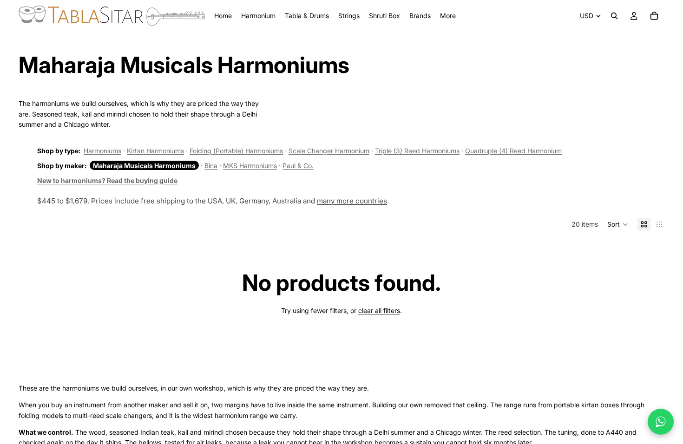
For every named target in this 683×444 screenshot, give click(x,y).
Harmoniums (102, 151)
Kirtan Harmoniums (155, 151)
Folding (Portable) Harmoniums (236, 151)
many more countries (352, 200)
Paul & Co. (298, 166)
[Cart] (654, 16)
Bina (210, 166)
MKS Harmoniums (250, 166)
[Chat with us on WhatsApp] (661, 422)
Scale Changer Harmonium (329, 151)
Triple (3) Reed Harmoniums (417, 151)
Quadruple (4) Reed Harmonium (513, 151)
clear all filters (379, 310)
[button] (617, 224)
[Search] (614, 16)
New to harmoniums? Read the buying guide (107, 180)
